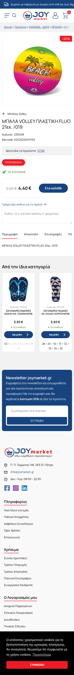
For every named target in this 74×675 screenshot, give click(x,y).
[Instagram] (16, 488)
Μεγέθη (17, 334)
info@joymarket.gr (22, 472)
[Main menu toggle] (7, 15)
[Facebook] (7, 488)
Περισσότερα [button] (42, 654)
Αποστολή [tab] (31, 234)
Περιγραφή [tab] (10, 234)
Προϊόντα (20, 27)
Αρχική (8, 27)
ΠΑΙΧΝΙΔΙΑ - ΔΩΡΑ (39, 27)
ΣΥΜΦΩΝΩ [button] (37, 664)
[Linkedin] (24, 488)
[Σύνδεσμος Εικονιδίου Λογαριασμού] (55, 15)
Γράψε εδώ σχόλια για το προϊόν (22, 204)
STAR (41, 151)
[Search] (14, 15)
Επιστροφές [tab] (53, 234)
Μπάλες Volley (17, 114)
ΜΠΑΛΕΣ (57, 27)
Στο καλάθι (53, 188)
